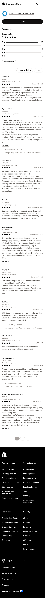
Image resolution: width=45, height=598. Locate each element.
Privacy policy (7, 579)
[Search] (37, 4)
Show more (5, 146)
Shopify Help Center (10, 518)
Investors (27, 527)
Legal (25, 544)
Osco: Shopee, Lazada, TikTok (21, 13)
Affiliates (27, 540)
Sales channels (8, 469)
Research (6, 540)
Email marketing (30, 487)
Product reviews (30, 478)
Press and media (30, 531)
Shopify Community (10, 527)
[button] (30, 70)
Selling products (9, 478)
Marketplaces (29, 474)
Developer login (8, 567)
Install (22, 22)
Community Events (10, 531)
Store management (10, 498)
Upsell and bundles (31, 482)
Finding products (9, 474)
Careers (26, 523)
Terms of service (9, 573)
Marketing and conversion (8, 492)
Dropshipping (28, 469)
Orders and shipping (10, 482)
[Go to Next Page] (28, 438)
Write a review (9, 62)
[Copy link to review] (8, 77)
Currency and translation (28, 501)
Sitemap (5, 585)
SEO (25, 491)
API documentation (10, 523)
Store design (7, 487)
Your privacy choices (10, 591)
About (25, 518)
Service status (29, 549)
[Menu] (42, 4)
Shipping (26, 496)
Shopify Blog (7, 536)
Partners (26, 536)
